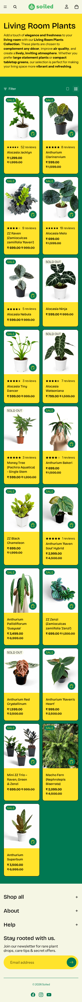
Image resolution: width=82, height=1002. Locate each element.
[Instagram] (41, 994)
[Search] (15, 7)
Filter (12, 89)
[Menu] (5, 7)
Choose (36, 134)
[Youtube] (49, 994)
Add (75, 215)
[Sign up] (71, 962)
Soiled (46, 984)
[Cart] (77, 7)
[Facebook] (33, 994)
